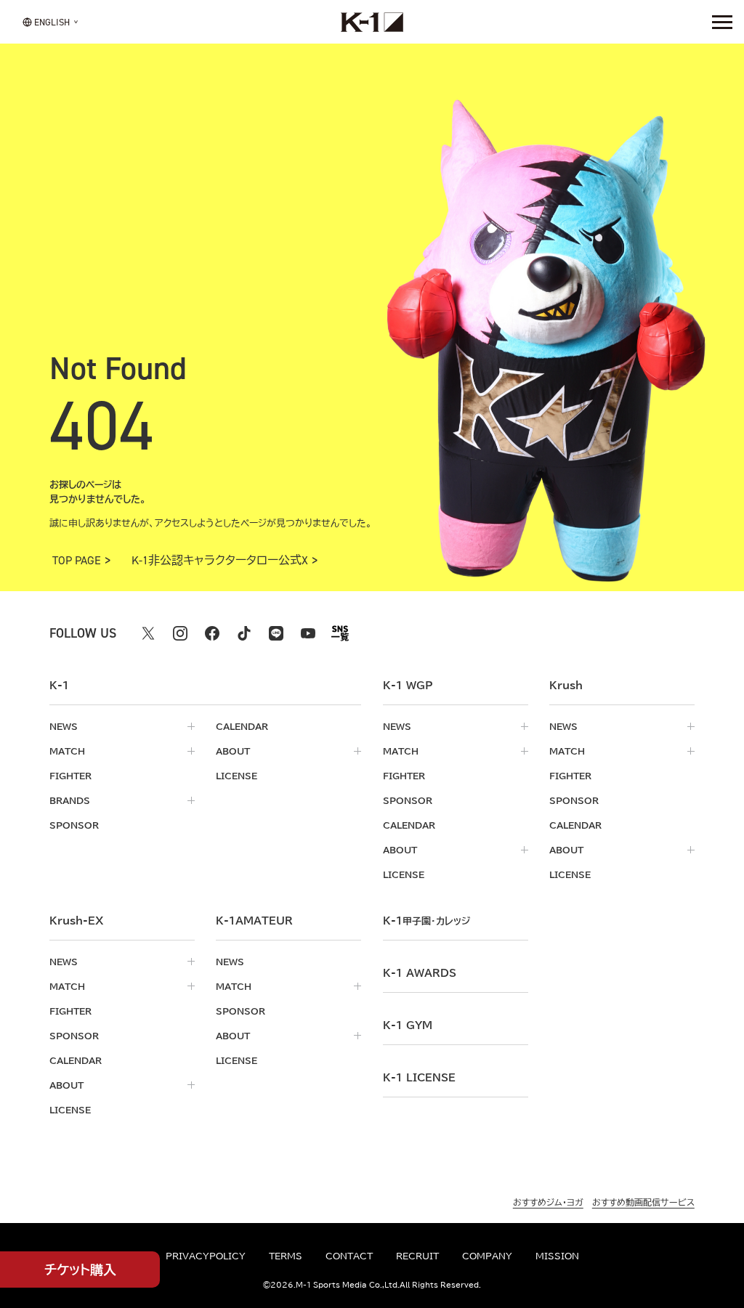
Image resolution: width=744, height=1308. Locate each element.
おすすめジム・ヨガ (548, 1202)
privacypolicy (206, 1255)
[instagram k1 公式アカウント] (180, 633)
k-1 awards (419, 973)
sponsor (74, 825)
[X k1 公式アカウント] (148, 633)
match (67, 751)
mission (557, 1255)
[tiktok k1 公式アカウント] (244, 633)
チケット (80, 1269)
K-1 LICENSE (419, 1078)
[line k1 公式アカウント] (276, 633)
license (236, 775)
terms (285, 1255)
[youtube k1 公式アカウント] (308, 633)
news (63, 726)
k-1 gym (407, 1025)
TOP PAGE (76, 560)
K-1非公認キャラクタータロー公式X (220, 560)
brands (69, 800)
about (233, 751)
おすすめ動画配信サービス (643, 1202)
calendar (242, 726)
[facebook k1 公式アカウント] (212, 633)
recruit (417, 1255)
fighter (70, 775)
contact (349, 1255)
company (487, 1255)
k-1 (426, 921)
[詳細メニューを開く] (722, 22)
